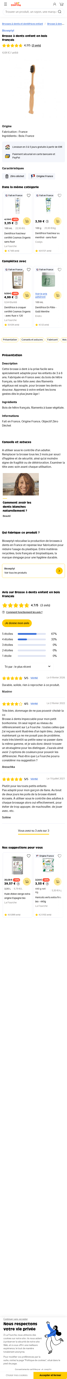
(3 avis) (36, 45)
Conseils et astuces (32, 340)
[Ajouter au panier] (27, 221)
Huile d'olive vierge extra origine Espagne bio (17, 896)
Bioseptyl (8, 30)
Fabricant (52, 340)
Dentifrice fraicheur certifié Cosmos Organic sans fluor (17, 237)
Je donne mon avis (17, 623)
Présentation (10, 340)
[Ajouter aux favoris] (29, 195)
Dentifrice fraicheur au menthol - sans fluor (47, 235)
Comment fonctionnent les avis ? (24, 612)
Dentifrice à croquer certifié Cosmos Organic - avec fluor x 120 (17, 311)
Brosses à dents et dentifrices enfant (22, 24)
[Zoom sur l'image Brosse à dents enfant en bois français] (33, 89)
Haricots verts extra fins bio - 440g (48, 899)
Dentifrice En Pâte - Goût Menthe (45, 309)
